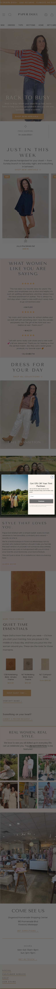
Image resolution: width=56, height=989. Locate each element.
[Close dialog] (52, 477)
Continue (41, 501)
